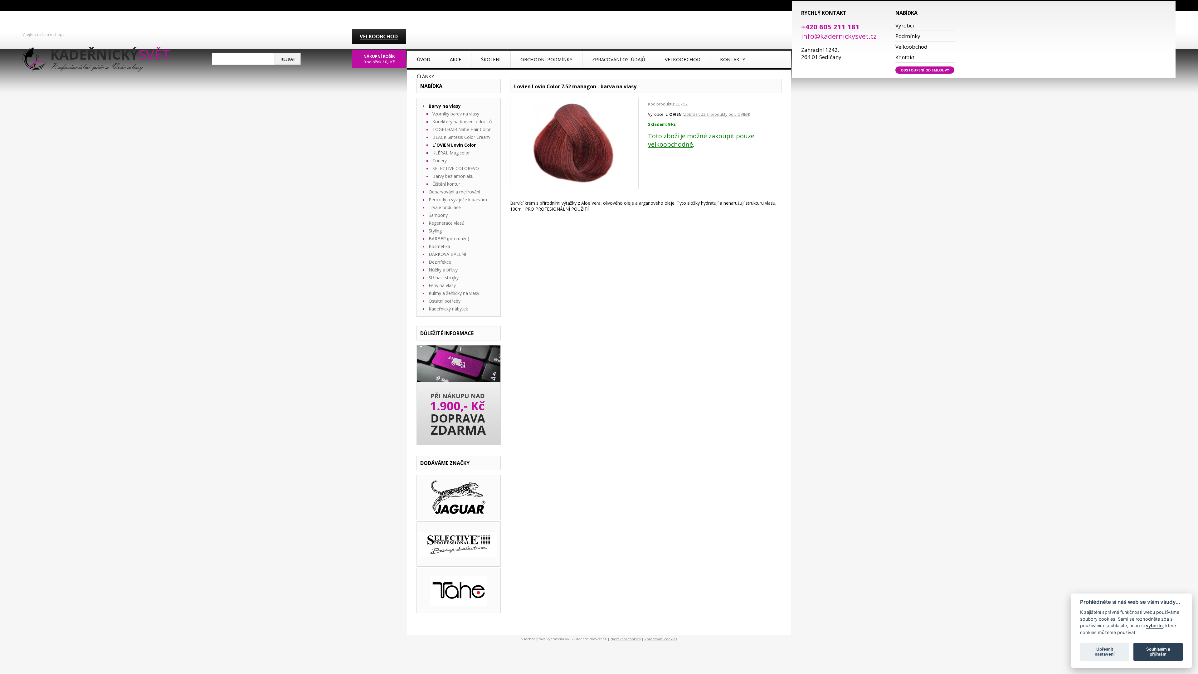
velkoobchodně (670, 144)
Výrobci (904, 25)
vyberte (1154, 625)
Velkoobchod (911, 46)
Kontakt (904, 57)
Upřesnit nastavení (1104, 652)
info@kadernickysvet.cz (839, 36)
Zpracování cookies (661, 639)
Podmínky (907, 36)
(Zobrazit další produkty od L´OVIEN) (716, 114)
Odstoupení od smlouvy (925, 70)
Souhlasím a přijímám (1158, 652)
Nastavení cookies (625, 639)
